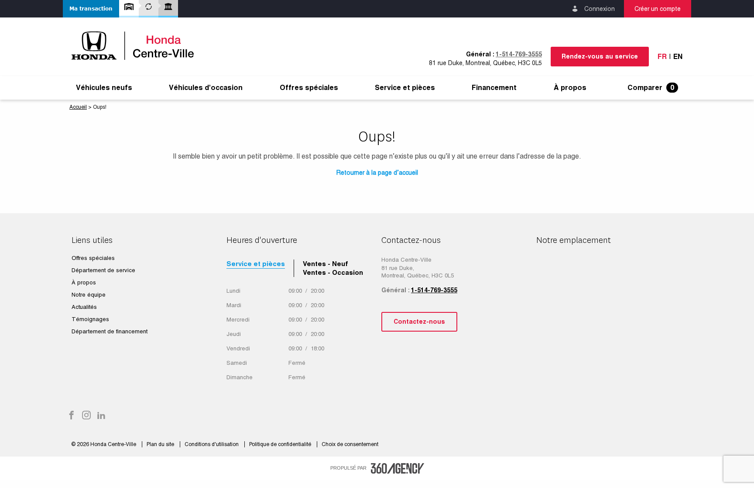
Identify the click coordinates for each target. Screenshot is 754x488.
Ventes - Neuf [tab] (325, 263)
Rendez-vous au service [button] (600, 56)
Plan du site (161, 444)
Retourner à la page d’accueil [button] (377, 172)
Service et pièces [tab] (255, 263)
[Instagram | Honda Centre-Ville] (86, 416)
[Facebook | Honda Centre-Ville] (71, 416)
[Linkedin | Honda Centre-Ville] (101, 416)
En (677, 56)
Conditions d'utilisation (212, 444)
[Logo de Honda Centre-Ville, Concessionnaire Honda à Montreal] (137, 45)
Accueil (78, 107)
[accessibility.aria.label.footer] (397, 468)
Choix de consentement (350, 444)
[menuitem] (104, 88)
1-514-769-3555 (519, 54)
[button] (91, 8)
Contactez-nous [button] (419, 321)
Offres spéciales (309, 87)
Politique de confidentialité (280, 444)
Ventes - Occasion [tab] (333, 272)
